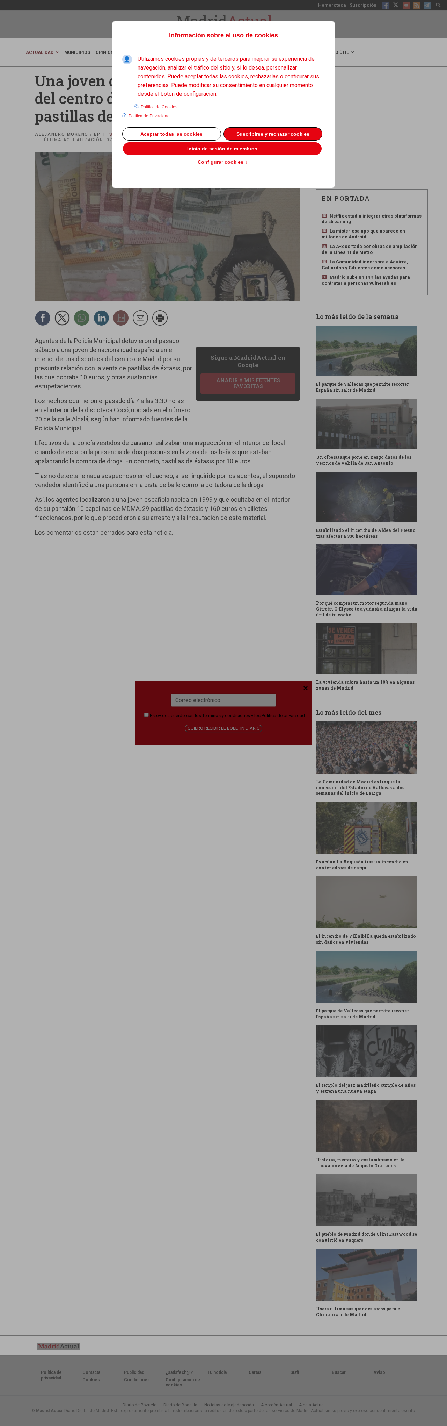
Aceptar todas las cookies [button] (171, 134)
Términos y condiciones (226, 715)
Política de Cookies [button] (159, 107)
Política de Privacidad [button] (149, 116)
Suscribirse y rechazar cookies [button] (272, 134)
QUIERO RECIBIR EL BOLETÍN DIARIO (224, 728)
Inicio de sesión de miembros (222, 148)
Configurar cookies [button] (223, 162)
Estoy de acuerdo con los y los (227, 715)
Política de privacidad (283, 715)
